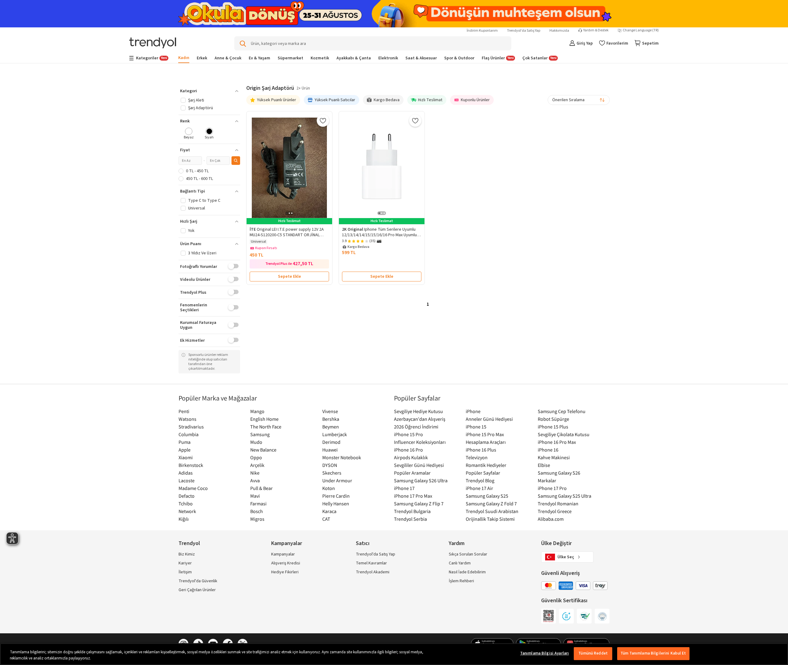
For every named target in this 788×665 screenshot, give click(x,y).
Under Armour (337, 480)
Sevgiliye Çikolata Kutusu (563, 434)
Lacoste (187, 480)
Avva (255, 480)
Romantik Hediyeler (486, 465)
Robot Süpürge (553, 419)
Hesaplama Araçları (486, 442)
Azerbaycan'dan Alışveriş (419, 419)
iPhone (473, 411)
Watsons (187, 419)
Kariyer (185, 563)
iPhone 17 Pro (552, 488)
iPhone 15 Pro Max (485, 434)
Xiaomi (186, 457)
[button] (209, 91)
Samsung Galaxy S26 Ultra (421, 480)
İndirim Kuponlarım (482, 30)
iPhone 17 (404, 488)
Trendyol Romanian (558, 503)
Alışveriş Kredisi (285, 563)
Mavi (255, 496)
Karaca (329, 511)
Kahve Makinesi (554, 457)
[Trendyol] (152, 44)
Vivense (330, 411)
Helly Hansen (335, 503)
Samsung (260, 434)
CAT (326, 519)
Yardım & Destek (596, 30)
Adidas (186, 473)
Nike (254, 473)
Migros (257, 519)
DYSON (329, 465)
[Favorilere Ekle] (323, 120)
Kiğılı (184, 519)
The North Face (265, 427)
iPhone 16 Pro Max (557, 442)
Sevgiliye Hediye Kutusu (418, 411)
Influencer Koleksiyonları (420, 442)
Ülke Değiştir (556, 543)
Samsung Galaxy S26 (559, 473)
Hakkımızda (559, 30)
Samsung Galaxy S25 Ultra (564, 496)
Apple (185, 450)
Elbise (544, 465)
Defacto (187, 496)
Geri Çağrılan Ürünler (197, 590)
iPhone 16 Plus (481, 450)
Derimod (331, 442)
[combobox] (578, 100)
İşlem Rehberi (461, 581)
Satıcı (362, 543)
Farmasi (258, 503)
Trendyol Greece (555, 511)
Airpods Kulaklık (411, 457)
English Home (264, 419)
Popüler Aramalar (412, 473)
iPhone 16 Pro (408, 450)
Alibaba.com (551, 519)
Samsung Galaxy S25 (487, 496)
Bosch (256, 511)
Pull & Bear (261, 488)
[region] (394, 654)
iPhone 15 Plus (553, 427)
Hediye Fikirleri (285, 572)
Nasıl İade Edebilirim (467, 572)
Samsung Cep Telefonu (561, 411)
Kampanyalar (283, 554)
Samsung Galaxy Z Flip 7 (419, 503)
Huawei (330, 450)
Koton (328, 488)
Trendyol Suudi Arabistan (492, 511)
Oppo (256, 457)
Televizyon (477, 457)
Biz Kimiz (187, 554)
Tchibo (186, 503)
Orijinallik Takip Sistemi (490, 519)
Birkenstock (191, 465)
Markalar (547, 480)
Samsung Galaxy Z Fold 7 (491, 503)
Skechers (331, 473)
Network (187, 511)
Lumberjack (334, 434)
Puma (185, 442)
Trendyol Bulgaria (412, 511)
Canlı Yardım (460, 563)
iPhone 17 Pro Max (413, 496)
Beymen (330, 427)
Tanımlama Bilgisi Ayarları (544, 653)
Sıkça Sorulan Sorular (468, 554)
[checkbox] (189, 134)
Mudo (256, 442)
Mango (257, 411)
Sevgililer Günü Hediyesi (419, 465)
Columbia (189, 434)
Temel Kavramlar (371, 563)
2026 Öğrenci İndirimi (416, 427)
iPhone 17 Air (479, 488)
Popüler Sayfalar (483, 473)
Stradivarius (191, 427)
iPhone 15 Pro (408, 434)
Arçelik (257, 465)
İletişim (185, 572)
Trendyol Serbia (410, 519)
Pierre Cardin (336, 496)
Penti (184, 411)
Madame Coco (193, 488)
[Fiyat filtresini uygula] (235, 160)
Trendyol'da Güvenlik (198, 581)
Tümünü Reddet (593, 653)
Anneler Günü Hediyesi (489, 419)
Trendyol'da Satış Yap (523, 30)
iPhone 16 (548, 450)
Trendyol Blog (480, 480)
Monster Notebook (341, 457)
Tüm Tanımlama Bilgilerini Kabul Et (653, 653)
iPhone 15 (476, 427)
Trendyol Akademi (372, 572)
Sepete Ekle (289, 276)
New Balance (263, 450)
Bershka (330, 419)
